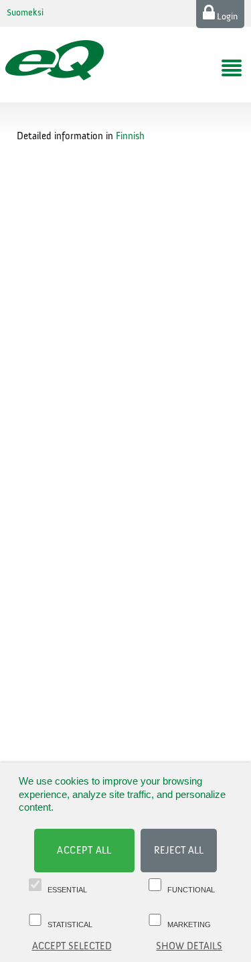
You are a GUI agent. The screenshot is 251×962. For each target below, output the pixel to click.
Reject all (178, 850)
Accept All (84, 850)
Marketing (189, 924)
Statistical (70, 924)
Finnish (130, 136)
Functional (191, 890)
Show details (189, 946)
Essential (67, 890)
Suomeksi (25, 12)
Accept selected (72, 946)
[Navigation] (231, 68)
